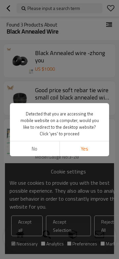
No (34, 149)
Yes (84, 149)
